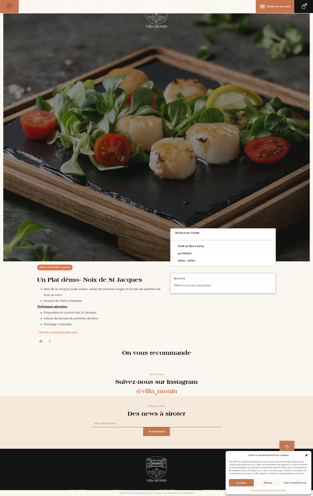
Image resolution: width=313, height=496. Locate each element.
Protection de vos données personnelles (269, 490)
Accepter (241, 482)
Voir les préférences (295, 482)
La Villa (68, 6)
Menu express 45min (55, 267)
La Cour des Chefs (88, 6)
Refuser (268, 482)
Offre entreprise (114, 6)
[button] (306, 455)
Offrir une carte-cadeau (226, 6)
